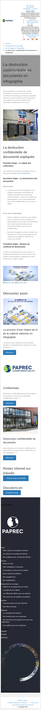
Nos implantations (9, 580)
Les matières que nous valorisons (14, 625)
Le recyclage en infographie (14, 48)
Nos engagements (9, 577)
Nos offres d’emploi (9, 606)
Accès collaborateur (32, 22)
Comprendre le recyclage (14, 46)
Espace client (30, 10)
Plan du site (34, 702)
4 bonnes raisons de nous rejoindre (15, 603)
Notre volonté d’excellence (12, 573)
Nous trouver (30, 5)
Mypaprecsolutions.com (32, 35)
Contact (35, 8)
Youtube (4, 634)
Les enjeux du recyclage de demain (15, 554)
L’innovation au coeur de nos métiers (15, 570)
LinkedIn (4, 631)
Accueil (7, 43)
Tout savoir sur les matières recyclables (16, 597)
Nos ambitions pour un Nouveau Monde (16, 557)
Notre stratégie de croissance (13, 567)
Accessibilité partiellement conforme (22, 705)
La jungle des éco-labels (11, 590)
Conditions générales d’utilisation (17, 702)
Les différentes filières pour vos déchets (16, 593)
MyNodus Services (32, 21)
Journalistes (26, 8)
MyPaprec (33, 19)
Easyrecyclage (32, 36)
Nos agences (30, 7)
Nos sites (30, 24)
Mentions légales (23, 700)
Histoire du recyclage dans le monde (15, 587)
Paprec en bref (8, 563)
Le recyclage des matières (12, 613)
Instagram (4, 637)
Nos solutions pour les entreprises (14, 616)
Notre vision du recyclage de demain (15, 550)
